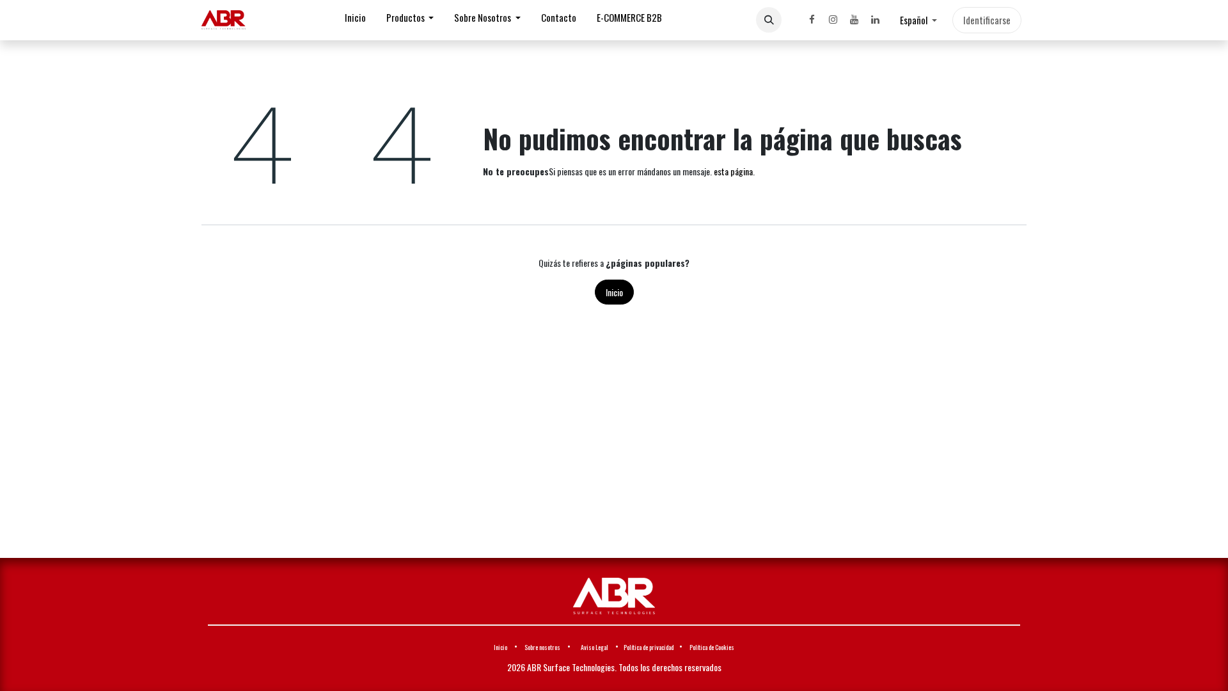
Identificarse (987, 20)
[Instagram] (832, 19)
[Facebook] (811, 19)
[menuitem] (355, 20)
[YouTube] (853, 19)
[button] (769, 20)
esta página (733, 171)
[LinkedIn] (875, 19)
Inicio (614, 292)
